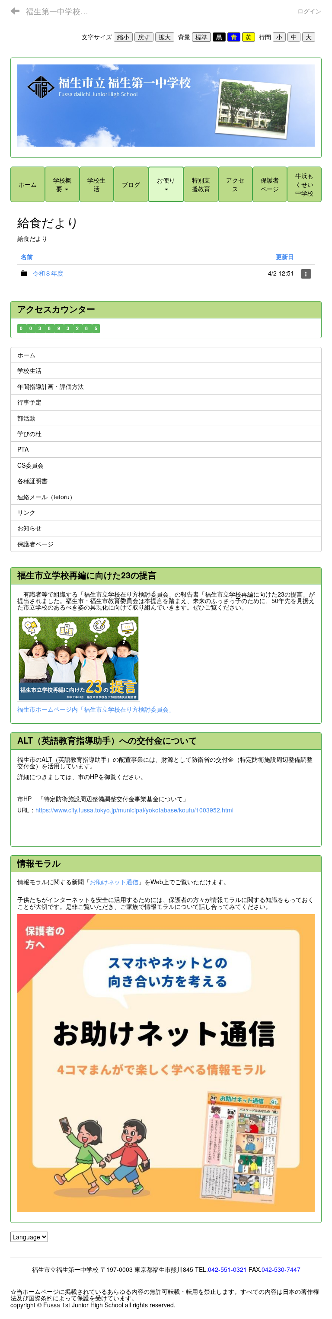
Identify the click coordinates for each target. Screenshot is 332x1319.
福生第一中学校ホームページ (62, 10)
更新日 (285, 256)
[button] (166, 184)
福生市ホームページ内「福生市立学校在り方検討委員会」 (96, 709)
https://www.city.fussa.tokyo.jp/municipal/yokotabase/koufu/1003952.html (134, 810)
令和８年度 (48, 273)
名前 (27, 256)
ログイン (309, 10)
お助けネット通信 (114, 881)
